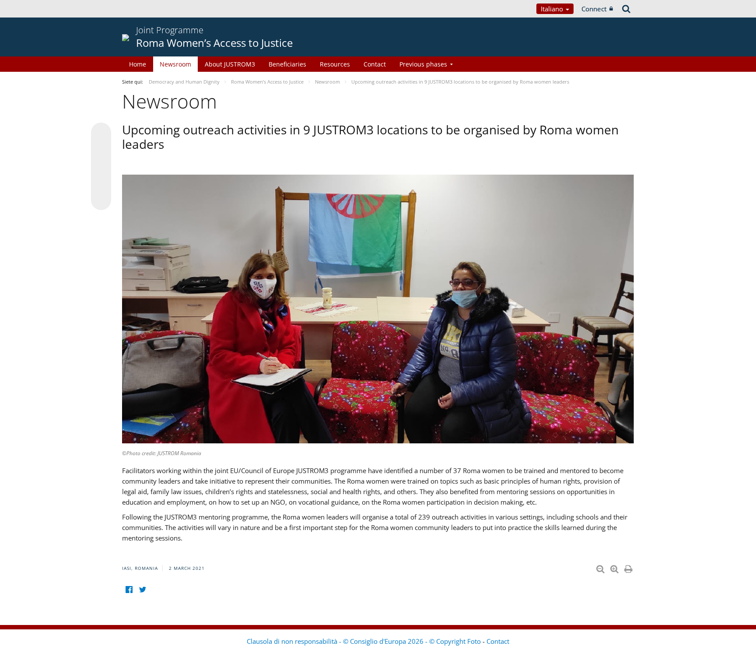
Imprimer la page (629, 567)
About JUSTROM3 (230, 64)
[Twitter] (142, 590)
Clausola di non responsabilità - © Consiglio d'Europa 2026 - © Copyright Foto (365, 641)
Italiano (553, 8)
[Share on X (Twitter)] (101, 150)
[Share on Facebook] (101, 166)
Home (137, 64)
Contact (375, 64)
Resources (335, 64)
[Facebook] (129, 590)
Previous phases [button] (423, 64)
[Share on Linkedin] (101, 183)
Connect (594, 8)
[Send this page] (101, 200)
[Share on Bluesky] (101, 133)
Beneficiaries (287, 64)
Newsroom (175, 64)
